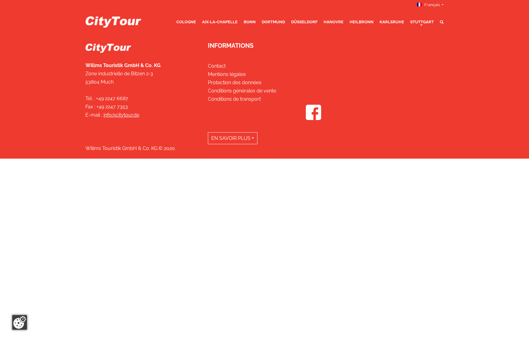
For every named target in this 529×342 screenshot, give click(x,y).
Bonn (250, 22)
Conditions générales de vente (242, 91)
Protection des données (234, 82)
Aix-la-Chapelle (220, 22)
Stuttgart (422, 22)
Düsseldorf (304, 22)
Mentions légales (227, 74)
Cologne (186, 22)
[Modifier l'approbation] (19, 322)
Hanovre (333, 22)
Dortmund (273, 22)
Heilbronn (361, 22)
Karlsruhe (392, 22)
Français (432, 4)
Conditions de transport (234, 99)
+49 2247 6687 (112, 98)
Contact (217, 66)
